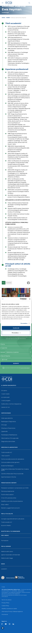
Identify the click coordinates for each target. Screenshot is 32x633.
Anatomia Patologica (7, 465)
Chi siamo (4, 390)
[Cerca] (29, 3)
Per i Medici (5, 535)
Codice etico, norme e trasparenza (11, 404)
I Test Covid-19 (5, 455)
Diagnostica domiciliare (8, 441)
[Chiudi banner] (29, 299)
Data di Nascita (5, 356)
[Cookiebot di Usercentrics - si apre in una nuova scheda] (20, 299)
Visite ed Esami (6, 413)
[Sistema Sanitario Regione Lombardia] (15, 577)
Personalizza (24, 323)
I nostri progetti (5, 400)
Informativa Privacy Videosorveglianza (12, 611)
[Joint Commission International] (2, 577)
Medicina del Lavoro (7, 551)
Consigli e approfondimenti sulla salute (12, 519)
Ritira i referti (5, 504)
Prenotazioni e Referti (8, 482)
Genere (2, 352)
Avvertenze (5, 614)
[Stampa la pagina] (28, 282)
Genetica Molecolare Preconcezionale (12, 473)
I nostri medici (5, 394)
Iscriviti (16, 363)
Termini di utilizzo (6, 599)
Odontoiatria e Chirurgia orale (9, 438)
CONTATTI (4, 569)
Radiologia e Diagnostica (8, 421)
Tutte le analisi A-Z (6, 452)
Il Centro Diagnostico (8, 385)
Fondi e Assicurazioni (7, 494)
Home (3, 17)
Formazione (4, 540)
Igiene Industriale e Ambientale (10, 554)
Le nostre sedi (5, 397)
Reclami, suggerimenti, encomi (10, 508)
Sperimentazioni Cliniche (8, 477)
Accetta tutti (16, 328)
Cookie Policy (5, 605)
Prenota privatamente (7, 491)
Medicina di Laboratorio (9, 447)
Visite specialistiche (7, 418)
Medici (8, 17)
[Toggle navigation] (2, 3)
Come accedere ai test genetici (10, 462)
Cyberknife (4, 431)
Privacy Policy (5, 602)
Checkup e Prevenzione (8, 428)
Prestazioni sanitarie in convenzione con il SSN (14, 488)
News (3, 564)
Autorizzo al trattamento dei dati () (17, 367)
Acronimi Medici (6, 525)
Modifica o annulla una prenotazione (12, 501)
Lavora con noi (5, 407)
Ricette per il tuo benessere (10, 531)
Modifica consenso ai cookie (9, 608)
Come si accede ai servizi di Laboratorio (12, 459)
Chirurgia (4, 425)
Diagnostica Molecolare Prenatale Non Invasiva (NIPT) (15, 469)
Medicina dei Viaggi (7, 558)
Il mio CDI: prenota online (8, 498)
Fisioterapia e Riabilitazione (9, 435)
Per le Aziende (6, 546)
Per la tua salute (7, 513)
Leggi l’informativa (25, 367)
